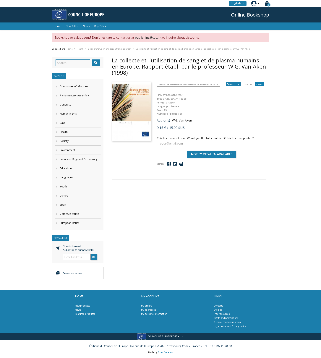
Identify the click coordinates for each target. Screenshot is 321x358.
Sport (63, 204)
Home (57, 26)
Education (66, 168)
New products (82, 305)
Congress (65, 104)
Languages (66, 177)
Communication (69, 214)
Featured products (85, 313)
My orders (146, 305)
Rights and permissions (226, 318)
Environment (67, 150)
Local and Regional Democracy (78, 159)
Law (62, 122)
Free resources (222, 313)
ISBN (159, 95)
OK (93, 257)
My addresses (148, 309)
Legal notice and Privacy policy (230, 326)
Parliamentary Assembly (74, 95)
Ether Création (165, 352)
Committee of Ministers (74, 86)
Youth (63, 186)
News (86, 26)
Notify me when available (211, 154)
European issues (70, 223)
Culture (64, 195)
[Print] (181, 164)
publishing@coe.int (148, 37)
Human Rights (68, 113)
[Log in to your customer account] (254, 3)
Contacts (218, 305)
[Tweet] (175, 163)
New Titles (72, 26)
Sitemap (218, 309)
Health (64, 132)
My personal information (154, 313)
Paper (259, 84)
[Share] (169, 163)
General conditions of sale (227, 322)
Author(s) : (164, 120)
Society (64, 141)
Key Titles (100, 26)
